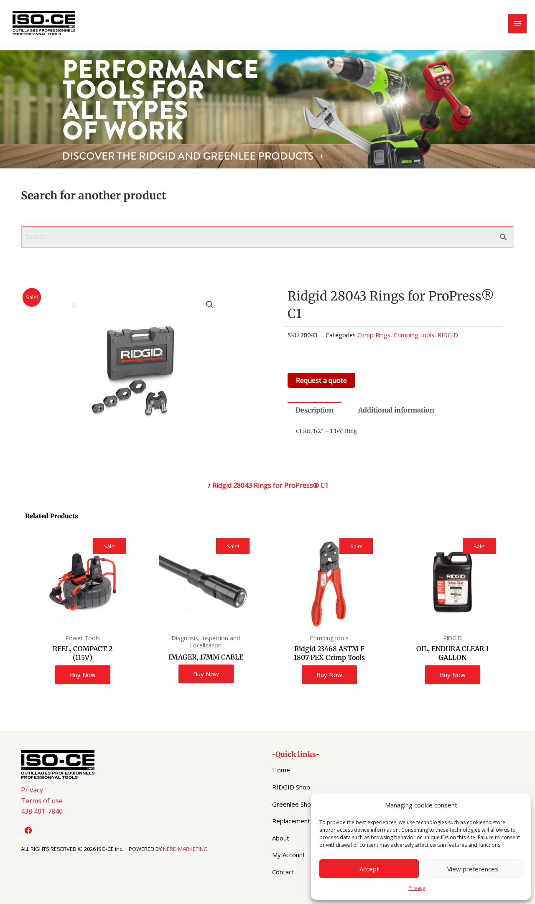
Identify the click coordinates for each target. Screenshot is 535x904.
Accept (369, 869)
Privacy (416, 887)
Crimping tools (414, 335)
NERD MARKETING (185, 849)
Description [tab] (315, 410)
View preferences (472, 869)
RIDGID (448, 335)
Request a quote (321, 380)
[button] (209, 304)
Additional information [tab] (396, 410)
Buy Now (83, 674)
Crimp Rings (373, 335)
